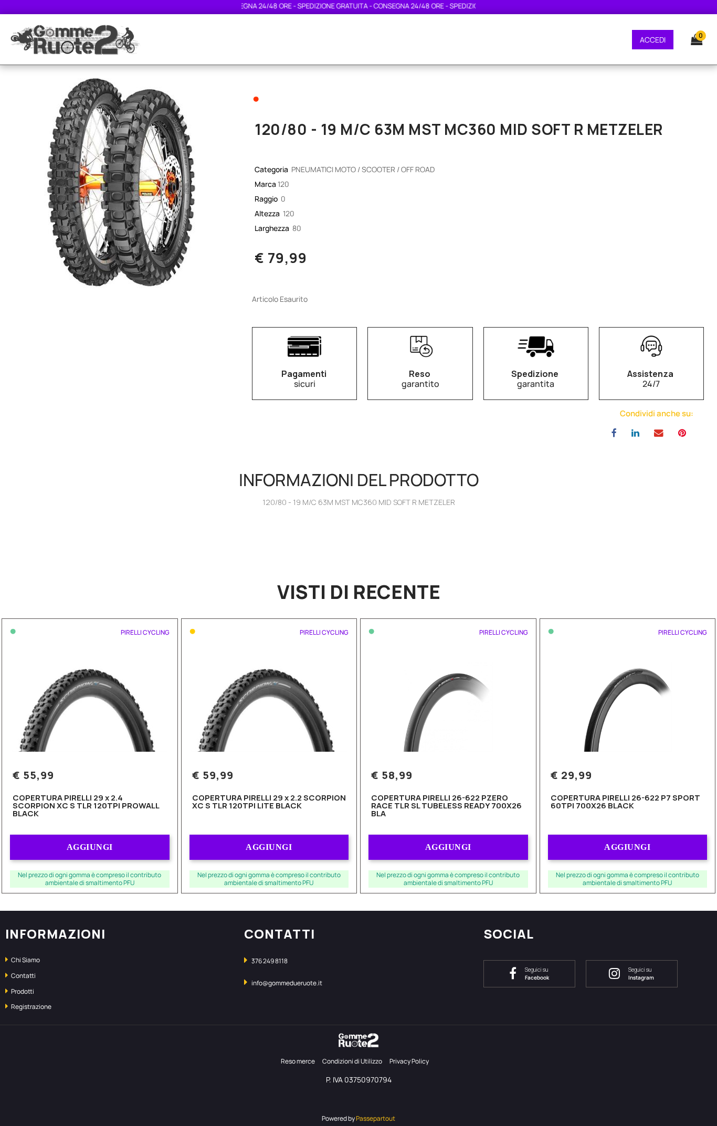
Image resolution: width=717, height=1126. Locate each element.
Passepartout (375, 1118)
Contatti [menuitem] (23, 975)
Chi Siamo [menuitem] (25, 959)
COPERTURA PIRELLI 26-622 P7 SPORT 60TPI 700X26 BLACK (625, 802)
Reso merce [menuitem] (298, 1061)
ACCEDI (653, 40)
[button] (120, 182)
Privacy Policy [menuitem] (409, 1061)
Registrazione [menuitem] (30, 1006)
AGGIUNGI (90, 847)
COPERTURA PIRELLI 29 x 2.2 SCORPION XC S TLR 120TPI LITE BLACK (269, 802)
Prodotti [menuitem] (22, 991)
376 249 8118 (269, 960)
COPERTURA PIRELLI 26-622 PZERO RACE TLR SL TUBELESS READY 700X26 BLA (446, 806)
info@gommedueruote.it (286, 982)
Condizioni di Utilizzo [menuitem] (352, 1061)
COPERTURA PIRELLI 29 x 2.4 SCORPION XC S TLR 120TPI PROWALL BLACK (86, 806)
